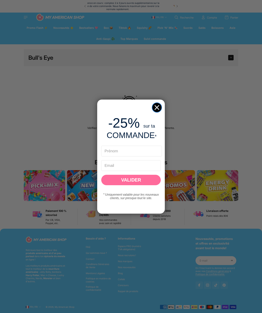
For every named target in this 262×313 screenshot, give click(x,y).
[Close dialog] (157, 107)
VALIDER (131, 180)
